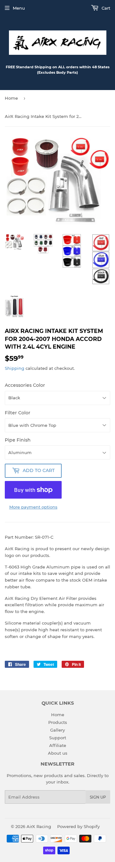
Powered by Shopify (78, 826)
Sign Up (98, 797)
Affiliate (57, 745)
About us (57, 753)
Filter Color (17, 413)
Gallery (57, 730)
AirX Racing (39, 826)
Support (57, 737)
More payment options (33, 507)
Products (57, 722)
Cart (105, 8)
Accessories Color (25, 385)
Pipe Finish (18, 440)
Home (11, 98)
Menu (19, 8)
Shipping (14, 368)
